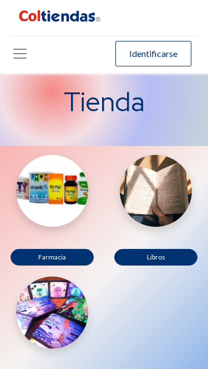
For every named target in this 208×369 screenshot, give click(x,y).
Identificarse (153, 53)
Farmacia (52, 257)
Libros (156, 257)
